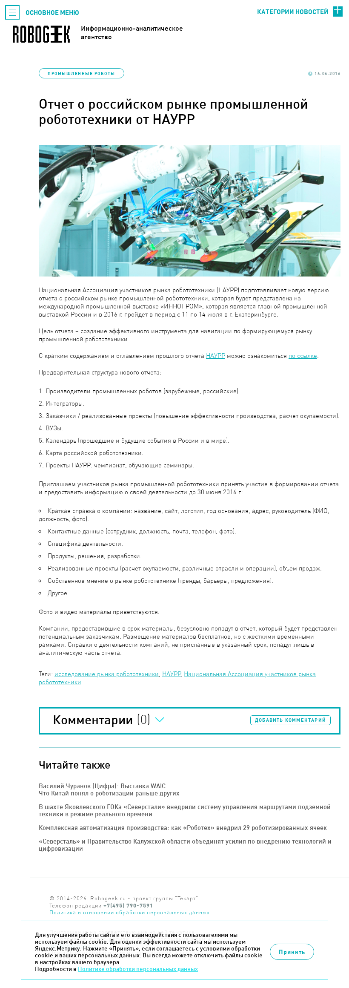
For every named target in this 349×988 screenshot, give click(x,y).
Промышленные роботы (81, 73)
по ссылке (303, 355)
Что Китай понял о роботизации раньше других (109, 793)
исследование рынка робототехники (106, 673)
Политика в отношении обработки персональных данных (129, 912)
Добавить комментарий (290, 720)
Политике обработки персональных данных (138, 968)
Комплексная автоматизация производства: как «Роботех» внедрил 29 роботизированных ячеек (183, 827)
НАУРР (215, 355)
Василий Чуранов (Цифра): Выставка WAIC (102, 785)
